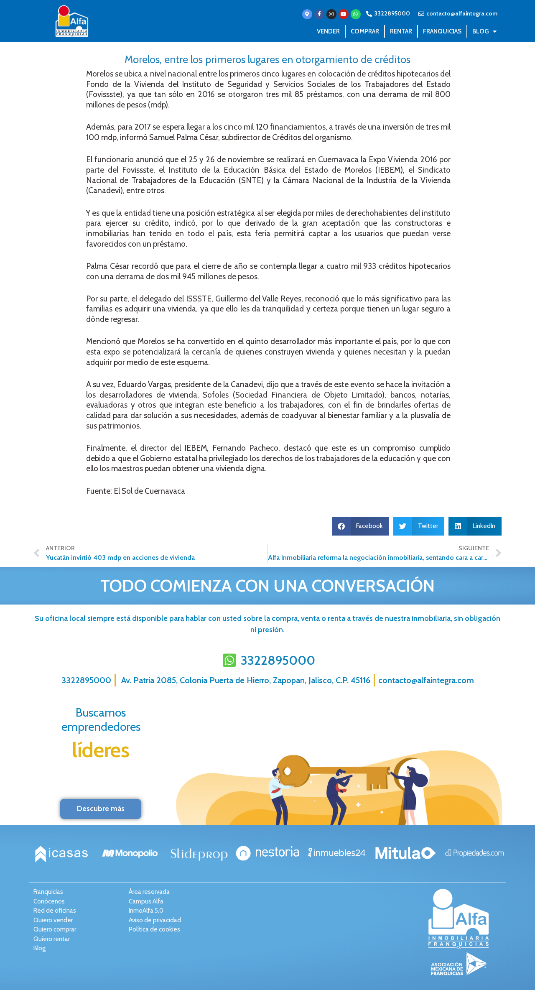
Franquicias (442, 31)
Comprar (365, 31)
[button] (361, 526)
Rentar (401, 31)
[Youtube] (344, 14)
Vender (328, 31)
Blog (480, 31)
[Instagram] (331, 14)
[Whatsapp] (356, 14)
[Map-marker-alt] (307, 14)
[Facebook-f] (319, 14)
